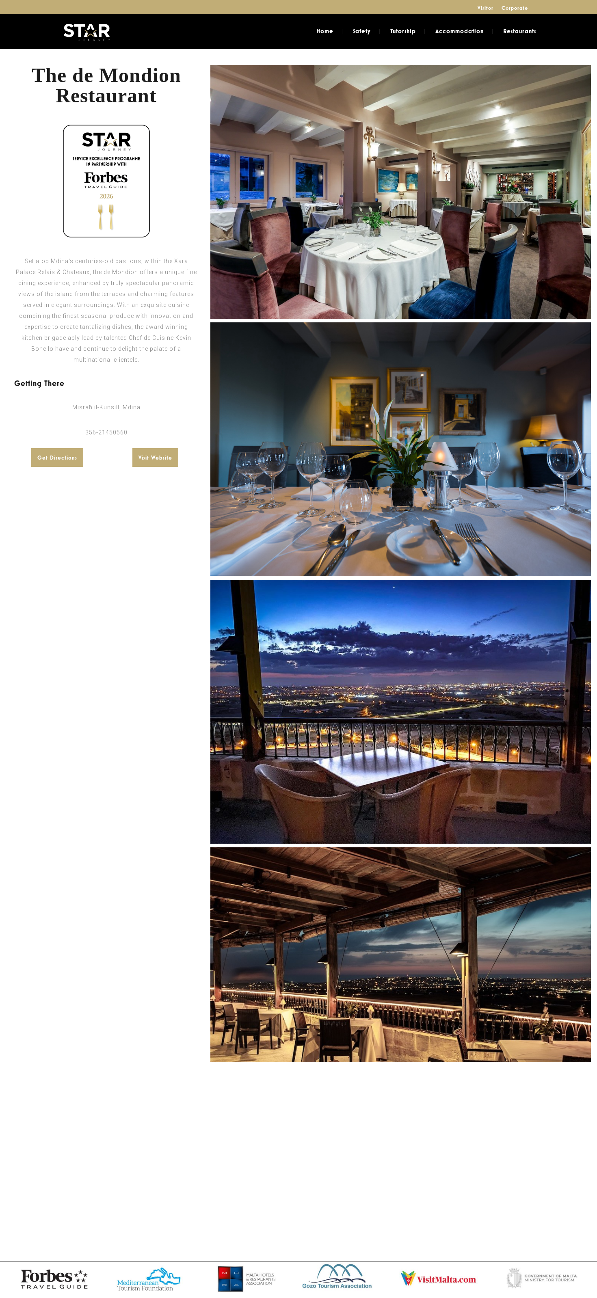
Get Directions (57, 457)
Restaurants (519, 31)
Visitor (485, 8)
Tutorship (403, 31)
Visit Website (155, 457)
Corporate (515, 8)
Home (324, 31)
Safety (362, 31)
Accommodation (459, 31)
